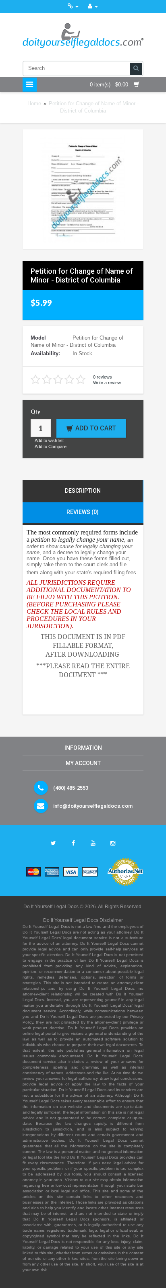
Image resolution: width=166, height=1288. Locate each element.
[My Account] (93, 6)
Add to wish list (49, 440)
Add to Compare (50, 446)
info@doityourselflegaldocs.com (93, 806)
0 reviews (102, 377)
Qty (35, 411)
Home (34, 103)
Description (83, 490)
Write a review (107, 382)
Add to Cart (95, 428)
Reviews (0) (82, 512)
